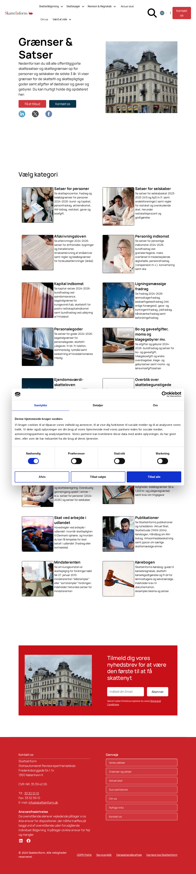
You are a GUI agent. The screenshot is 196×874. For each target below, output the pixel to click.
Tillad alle (154, 476)
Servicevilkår (104, 855)
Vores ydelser (117, 762)
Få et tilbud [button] (32, 104)
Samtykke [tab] (40, 405)
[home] (19, 13)
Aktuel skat (127, 6)
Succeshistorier (118, 789)
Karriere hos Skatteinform (161, 855)
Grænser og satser (120, 771)
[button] (51, 6)
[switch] (76, 461)
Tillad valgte (98, 476)
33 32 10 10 (31, 793)
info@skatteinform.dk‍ (43, 802)
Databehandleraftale (129, 855)
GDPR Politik (84, 855)
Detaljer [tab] (98, 405)
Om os (44, 19)
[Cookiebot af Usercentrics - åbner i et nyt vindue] (164, 394)
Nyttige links (116, 807)
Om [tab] (155, 405)
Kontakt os (181, 13)
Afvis (42, 476)
